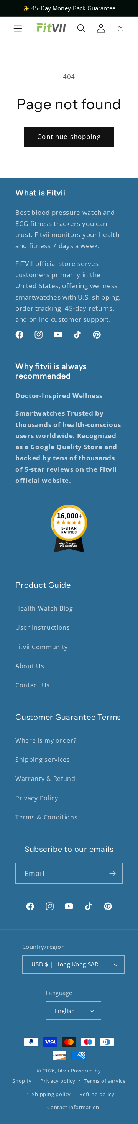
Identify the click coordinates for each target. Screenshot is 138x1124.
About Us (29, 666)
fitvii (63, 1070)
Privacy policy (58, 1080)
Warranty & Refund (45, 778)
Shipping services (42, 759)
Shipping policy (51, 1094)
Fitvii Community (41, 647)
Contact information (73, 1107)
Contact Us (32, 685)
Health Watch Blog (44, 608)
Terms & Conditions (46, 817)
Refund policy (96, 1094)
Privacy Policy (36, 798)
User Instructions (42, 627)
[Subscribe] (112, 873)
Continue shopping (69, 136)
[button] (18, 28)
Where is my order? (45, 740)
